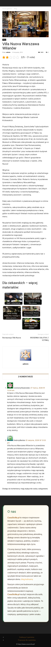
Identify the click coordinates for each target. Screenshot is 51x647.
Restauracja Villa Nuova (11, 338)
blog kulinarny (27, 579)
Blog (15, 9)
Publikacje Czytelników (26, 637)
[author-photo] (25, 361)
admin (8, 52)
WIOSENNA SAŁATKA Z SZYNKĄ (39, 339)
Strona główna (7, 9)
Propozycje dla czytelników (27, 640)
